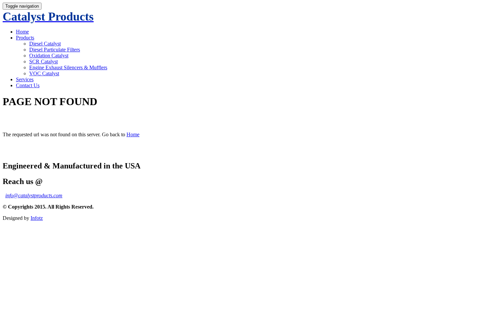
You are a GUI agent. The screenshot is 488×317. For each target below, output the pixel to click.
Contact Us (28, 85)
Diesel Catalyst (45, 43)
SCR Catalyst (43, 61)
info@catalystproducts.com (33, 195)
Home (22, 31)
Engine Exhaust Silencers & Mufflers (68, 67)
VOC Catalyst (44, 73)
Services (25, 79)
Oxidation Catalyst (48, 55)
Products (25, 37)
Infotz (37, 218)
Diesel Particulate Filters (54, 49)
